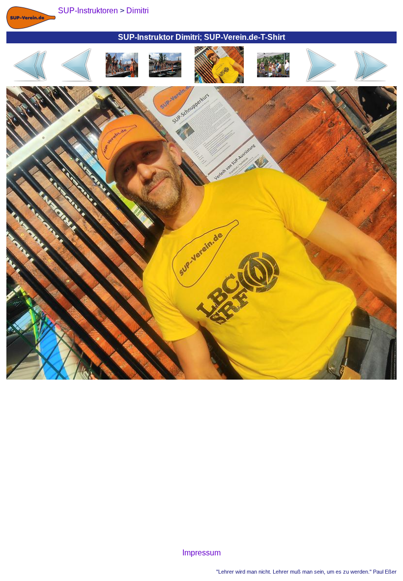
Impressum (201, 553)
